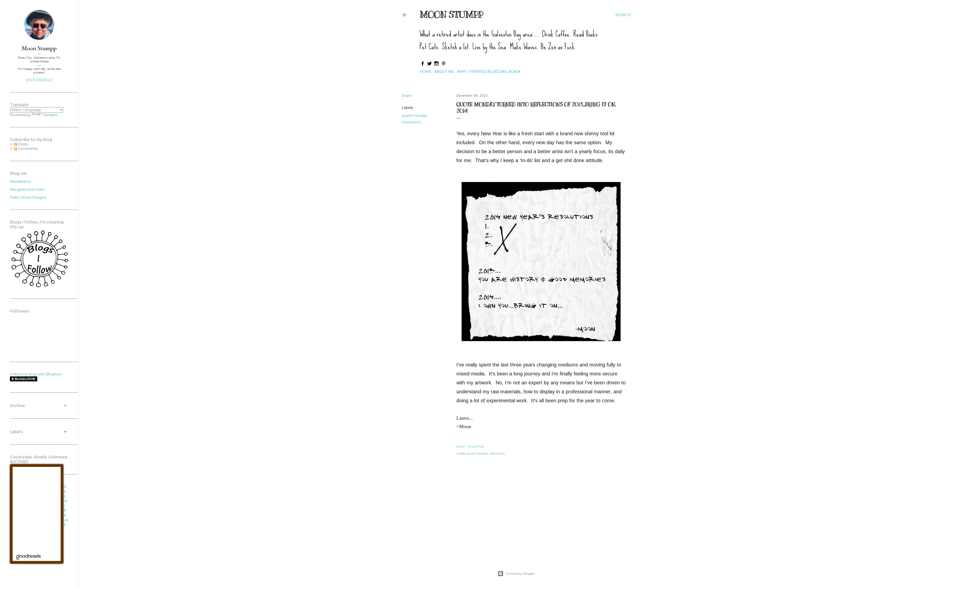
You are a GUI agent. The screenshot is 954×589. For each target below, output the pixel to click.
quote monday (415, 115)
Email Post (476, 446)
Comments (27, 148)
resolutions (411, 122)
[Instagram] (436, 65)
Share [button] (407, 95)
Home (426, 71)
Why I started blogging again (488, 71)
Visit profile (39, 80)
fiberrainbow (20, 181)
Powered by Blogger (520, 573)
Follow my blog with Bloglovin (36, 374)
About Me (444, 71)
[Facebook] (423, 65)
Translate (49, 115)
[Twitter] (430, 65)
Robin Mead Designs (28, 197)
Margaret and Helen (27, 189)
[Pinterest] (443, 65)
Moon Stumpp (451, 14)
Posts (22, 144)
